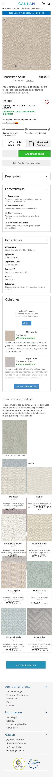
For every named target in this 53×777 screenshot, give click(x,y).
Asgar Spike (13, 590)
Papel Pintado (13, 8)
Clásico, (8, 287)
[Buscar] (49, 3)
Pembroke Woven (13, 543)
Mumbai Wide (39, 543)
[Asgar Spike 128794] (13, 574)
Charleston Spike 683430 (14, 455)
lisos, (28, 287)
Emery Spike (39, 590)
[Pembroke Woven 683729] (13, 527)
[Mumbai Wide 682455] (13, 621)
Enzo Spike (39, 637)
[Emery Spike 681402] (39, 574)
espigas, (22, 287)
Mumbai (13, 496)
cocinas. (8, 289)
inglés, (15, 287)
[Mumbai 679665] (13, 480)
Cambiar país (8, 122)
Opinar (26, 323)
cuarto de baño (37, 287)
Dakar (39, 496)
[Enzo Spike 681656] (39, 621)
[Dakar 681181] (39, 480)
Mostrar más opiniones (27, 386)
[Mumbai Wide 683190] (39, 527)
